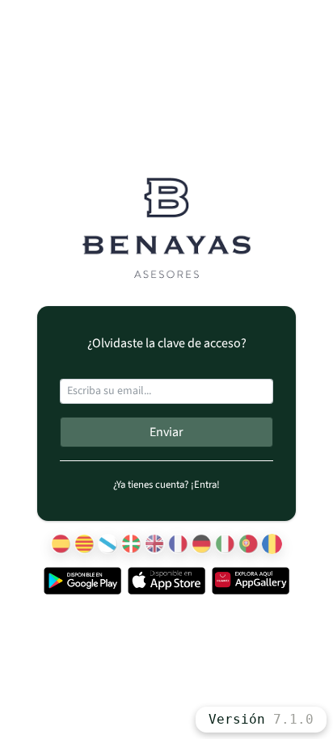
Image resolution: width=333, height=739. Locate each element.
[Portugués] (248, 544)
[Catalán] (84, 544)
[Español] (61, 544)
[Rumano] (272, 544)
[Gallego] (108, 544)
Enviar (166, 432)
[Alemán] (202, 544)
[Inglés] (155, 544)
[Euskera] (131, 544)
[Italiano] (225, 544)
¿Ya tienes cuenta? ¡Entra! (166, 484)
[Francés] (178, 544)
